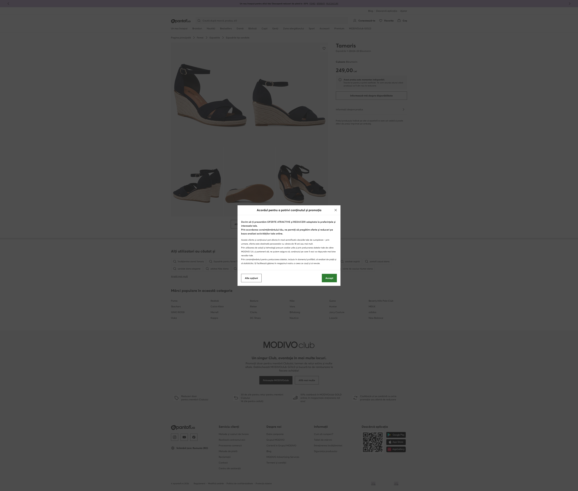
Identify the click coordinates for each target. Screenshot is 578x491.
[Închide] (335, 210)
